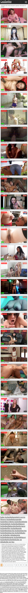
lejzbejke (11, 540)
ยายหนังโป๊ (3, 587)
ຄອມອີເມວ (5, 591)
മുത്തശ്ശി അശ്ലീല (9, 582)
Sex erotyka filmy (24, 587)
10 (20, 565)
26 (26, 565)
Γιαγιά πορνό (5, 589)
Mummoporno (5, 578)
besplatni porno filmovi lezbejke (12, 518)
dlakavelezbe (12, 526)
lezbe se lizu (9, 542)
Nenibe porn (10, 591)
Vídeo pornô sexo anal (17, 574)
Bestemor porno (16, 587)
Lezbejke (6, 1)
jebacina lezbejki (14, 533)
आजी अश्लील (24, 580)
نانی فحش (2, 582)
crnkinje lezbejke (14, 522)
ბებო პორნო (19, 577)
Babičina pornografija (17, 585)
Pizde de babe (9, 583)
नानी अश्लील (15, 591)
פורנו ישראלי (11, 589)
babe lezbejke (6, 517)
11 (23, 565)
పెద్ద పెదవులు (19, 580)
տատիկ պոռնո (4, 577)
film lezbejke (12, 528)
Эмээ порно (15, 583)
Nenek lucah (9, 587)
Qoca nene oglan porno (9, 588)
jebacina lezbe (13, 531)
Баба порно (18, 584)
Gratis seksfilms (12, 577)
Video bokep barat (19, 588)
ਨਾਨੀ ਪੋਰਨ (16, 582)
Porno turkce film (7, 576)
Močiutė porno (3, 584)
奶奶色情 (24, 582)
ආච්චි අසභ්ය (21, 591)
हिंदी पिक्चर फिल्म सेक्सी (12, 580)
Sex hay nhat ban (21, 573)
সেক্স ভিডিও (23, 576)
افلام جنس (9, 574)
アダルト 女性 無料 (18, 589)
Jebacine (2, 588)
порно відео (3, 583)
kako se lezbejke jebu (12, 534)
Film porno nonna (4, 573)
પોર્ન (24, 578)
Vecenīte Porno (21, 583)
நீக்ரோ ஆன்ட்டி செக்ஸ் (18, 578)
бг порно (11, 578)
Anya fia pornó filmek (16, 576)
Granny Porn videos (12, 573)
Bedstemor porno (11, 584)
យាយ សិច (20, 582)
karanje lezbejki (13, 537)
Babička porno (9, 585)
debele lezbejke (11, 524)
